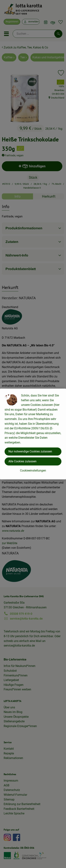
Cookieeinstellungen (33, 470)
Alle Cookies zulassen (22, 461)
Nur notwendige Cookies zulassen (30, 451)
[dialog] (33, 434)
